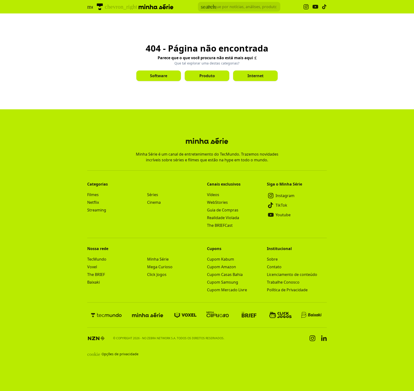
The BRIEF (96, 274)
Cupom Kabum (220, 259)
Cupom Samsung (222, 282)
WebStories (217, 202)
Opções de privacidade (112, 354)
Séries (152, 194)
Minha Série (158, 259)
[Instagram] (312, 338)
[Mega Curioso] (218, 315)
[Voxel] (185, 315)
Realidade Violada (223, 217)
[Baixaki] (312, 315)
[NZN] (96, 338)
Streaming (96, 210)
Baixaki (93, 282)
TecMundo (96, 259)
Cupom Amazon (221, 266)
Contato (274, 266)
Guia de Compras (222, 210)
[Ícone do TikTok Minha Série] (324, 6)
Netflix (93, 202)
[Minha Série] (147, 315)
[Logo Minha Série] (156, 6)
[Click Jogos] (280, 315)
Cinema (154, 202)
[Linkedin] (324, 338)
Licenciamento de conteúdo (292, 274)
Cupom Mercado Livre (227, 289)
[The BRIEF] (249, 315)
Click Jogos (157, 274)
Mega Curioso (159, 266)
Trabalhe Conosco (283, 282)
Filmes (93, 194)
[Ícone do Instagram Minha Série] (306, 6)
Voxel (92, 266)
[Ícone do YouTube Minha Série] (315, 7)
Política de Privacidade (287, 289)
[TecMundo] (100, 6)
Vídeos (213, 194)
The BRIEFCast (220, 225)
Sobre (272, 259)
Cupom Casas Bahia (225, 274)
